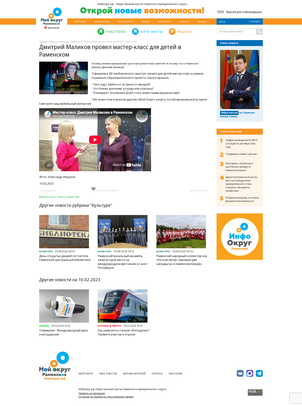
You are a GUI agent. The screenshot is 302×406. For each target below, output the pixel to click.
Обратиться (229, 113)
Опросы (184, 21)
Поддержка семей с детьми (241, 153)
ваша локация (53, 27)
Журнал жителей (134, 373)
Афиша (201, 21)
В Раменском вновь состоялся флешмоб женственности (242, 199)
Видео (145, 21)
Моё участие (102, 21)
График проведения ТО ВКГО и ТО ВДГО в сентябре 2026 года (242, 143)
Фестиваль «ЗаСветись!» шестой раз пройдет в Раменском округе (239, 167)
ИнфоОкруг (164, 21)
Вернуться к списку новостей (59, 197)
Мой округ (80, 21)
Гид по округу (125, 21)
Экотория (175, 373)
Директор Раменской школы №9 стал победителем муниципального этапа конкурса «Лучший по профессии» (241, 183)
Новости (53, 41)
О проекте (254, 21)
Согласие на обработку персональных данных (106, 396)
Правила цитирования (91, 393)
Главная (43, 41)
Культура (64, 41)
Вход (222, 21)
